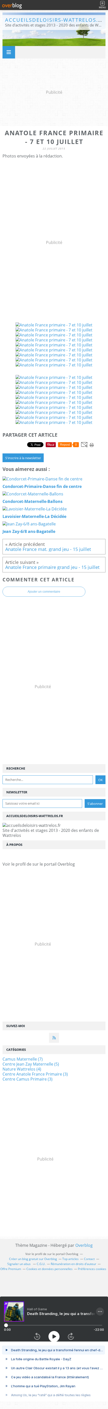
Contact (89, 1259)
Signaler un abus (19, 1264)
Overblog (84, 1245)
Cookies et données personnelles (49, 1269)
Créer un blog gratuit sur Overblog (33, 1259)
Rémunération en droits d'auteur (73, 1264)
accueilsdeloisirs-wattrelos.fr (54, 19)
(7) (23, 1059)
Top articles (70, 1259)
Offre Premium (10, 1269)
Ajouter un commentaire (44, 591)
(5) (31, 1064)
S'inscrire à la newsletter (23, 458)
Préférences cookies (92, 1269)
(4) (22, 1069)
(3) (35, 1074)
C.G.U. (41, 1264)
